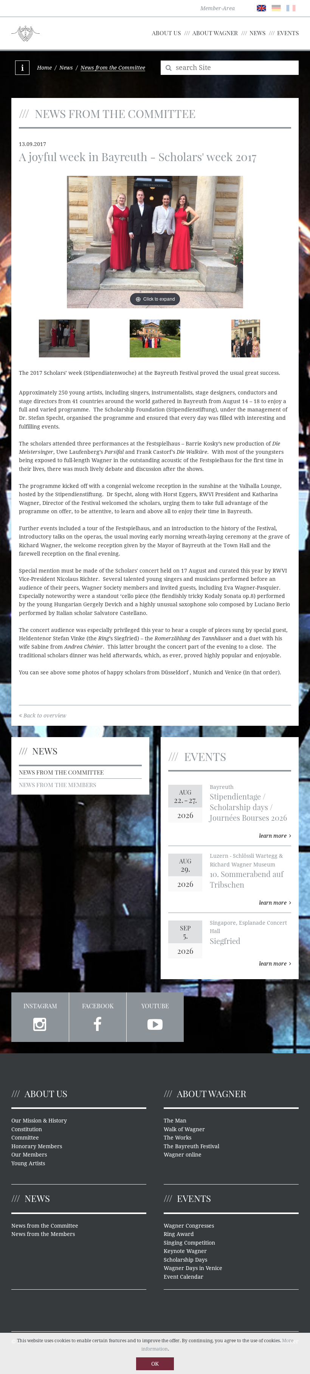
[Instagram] (40, 1023)
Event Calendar (183, 1277)
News (257, 33)
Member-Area (217, 8)
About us (166, 33)
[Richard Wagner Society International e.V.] (25, 33)
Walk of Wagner (184, 1129)
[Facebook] (97, 1023)
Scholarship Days (185, 1260)
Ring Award (179, 1234)
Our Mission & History (39, 1121)
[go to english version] (261, 8)
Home (44, 68)
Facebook (97, 1006)
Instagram (40, 1006)
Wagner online (183, 1155)
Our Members (29, 1155)
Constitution (26, 1129)
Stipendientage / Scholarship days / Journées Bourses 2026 (248, 807)
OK (155, 1364)
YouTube (155, 1006)
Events (288, 33)
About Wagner (215, 33)
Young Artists (28, 1163)
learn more (273, 836)
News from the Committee (61, 772)
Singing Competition (189, 1243)
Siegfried (225, 941)
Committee (25, 1138)
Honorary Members (36, 1146)
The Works (177, 1138)
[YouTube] (155, 1023)
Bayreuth (222, 787)
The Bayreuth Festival (191, 1146)
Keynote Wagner (185, 1251)
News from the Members (57, 785)
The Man (175, 1121)
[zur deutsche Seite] (276, 8)
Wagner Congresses (189, 1226)
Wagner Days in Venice (193, 1268)
